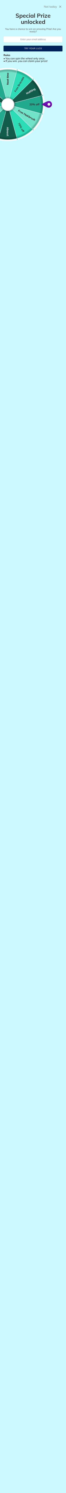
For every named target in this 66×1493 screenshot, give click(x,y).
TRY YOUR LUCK (33, 48)
